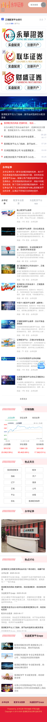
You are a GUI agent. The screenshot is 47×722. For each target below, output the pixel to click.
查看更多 (23, 398)
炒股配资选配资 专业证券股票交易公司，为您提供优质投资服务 (29, 656)
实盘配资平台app (37, 702)
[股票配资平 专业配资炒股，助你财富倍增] (7, 676)
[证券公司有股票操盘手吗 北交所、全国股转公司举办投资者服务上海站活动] (7, 688)
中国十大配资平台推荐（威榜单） (30, 302)
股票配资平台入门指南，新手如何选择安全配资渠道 (23, 116)
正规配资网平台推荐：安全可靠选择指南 (30, 322)
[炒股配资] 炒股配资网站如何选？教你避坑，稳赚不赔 (23, 569)
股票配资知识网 (29, 711)
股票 (34, 482)
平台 (13, 494)
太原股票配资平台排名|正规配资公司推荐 (31, 378)
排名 (13, 501)
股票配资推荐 (34, 501)
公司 (34, 488)
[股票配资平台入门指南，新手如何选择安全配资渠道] (23, 108)
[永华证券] (12, 4)
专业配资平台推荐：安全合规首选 (30, 228)
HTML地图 (36, 708)
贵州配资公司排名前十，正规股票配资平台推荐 (30, 285)
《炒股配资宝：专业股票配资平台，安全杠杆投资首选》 (29, 248)
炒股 (34, 494)
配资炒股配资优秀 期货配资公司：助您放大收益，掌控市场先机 (29, 646)
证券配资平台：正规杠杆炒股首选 (30, 339)
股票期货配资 (12, 469)
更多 (41, 19)
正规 (13, 488)
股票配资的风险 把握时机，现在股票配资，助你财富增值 (23, 588)
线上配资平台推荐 (24, 210)
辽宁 (13, 482)
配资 (34, 469)
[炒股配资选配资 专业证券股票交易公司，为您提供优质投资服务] (7, 656)
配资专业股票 (19, 702)
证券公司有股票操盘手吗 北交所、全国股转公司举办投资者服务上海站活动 (30, 688)
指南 (13, 476)
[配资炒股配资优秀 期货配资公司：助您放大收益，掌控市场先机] (7, 646)
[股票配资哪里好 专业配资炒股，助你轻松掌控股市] (7, 665)
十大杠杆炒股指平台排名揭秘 (29, 358)
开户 (34, 476)
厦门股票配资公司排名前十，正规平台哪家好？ (30, 266)
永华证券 (5, 702)
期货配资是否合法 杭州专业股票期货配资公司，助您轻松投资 (23, 608)
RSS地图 (27, 708)
